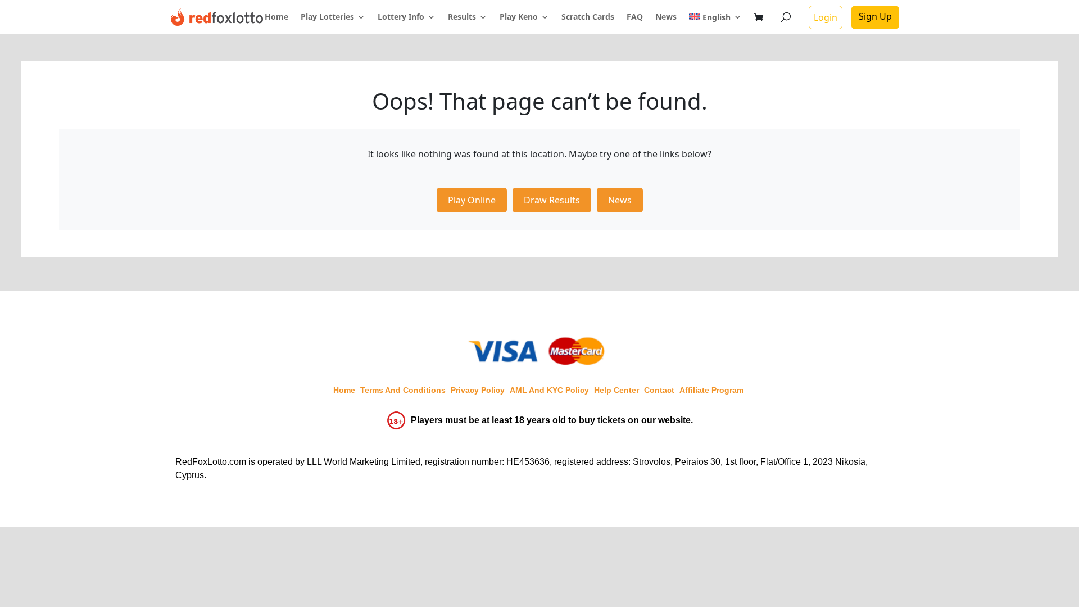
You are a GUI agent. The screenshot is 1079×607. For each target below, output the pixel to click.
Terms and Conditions (403, 390)
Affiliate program (711, 390)
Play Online (472, 200)
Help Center (616, 390)
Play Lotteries (327, 17)
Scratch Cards (587, 17)
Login (825, 17)
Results (462, 17)
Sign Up (875, 16)
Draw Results (552, 200)
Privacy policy (478, 390)
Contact (659, 390)
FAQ (635, 17)
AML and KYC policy (549, 390)
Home (276, 17)
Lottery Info (401, 17)
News (666, 17)
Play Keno (519, 17)
